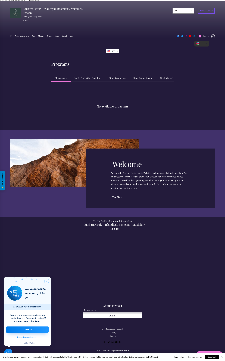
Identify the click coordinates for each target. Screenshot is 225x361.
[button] (206, 11)
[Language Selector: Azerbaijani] (201, 44)
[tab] (61, 78)
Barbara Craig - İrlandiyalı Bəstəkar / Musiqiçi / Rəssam (114, 226)
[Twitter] (182, 36)
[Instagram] (186, 36)
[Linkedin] (194, 36)
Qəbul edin (212, 357)
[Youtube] (190, 36)
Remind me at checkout (27, 337)
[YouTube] (116, 342)
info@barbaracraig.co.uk (112, 329)
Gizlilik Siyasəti (152, 357)
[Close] (221, 357)
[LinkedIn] (120, 342)
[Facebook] (178, 36)
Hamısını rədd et (195, 357)
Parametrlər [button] (179, 357)
